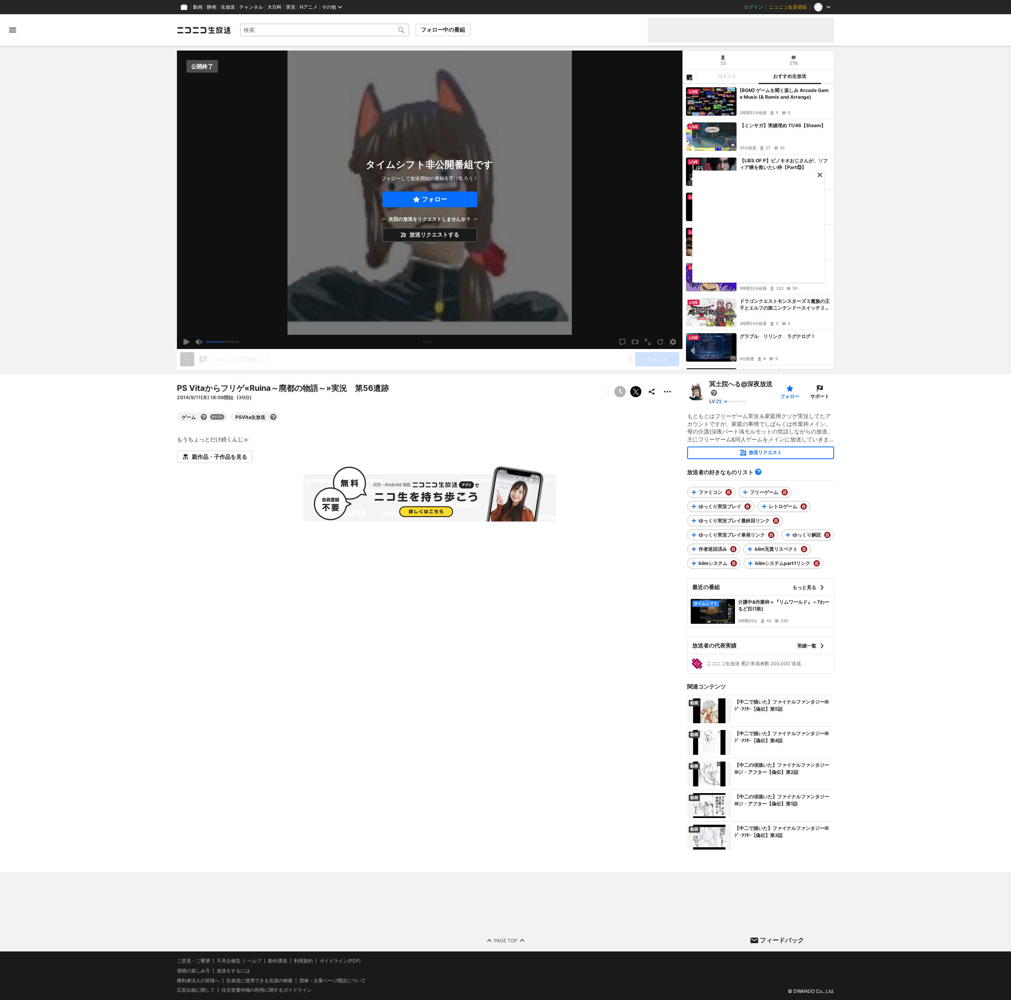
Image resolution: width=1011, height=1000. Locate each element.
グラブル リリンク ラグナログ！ (778, 336)
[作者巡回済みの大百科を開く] (733, 549)
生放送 (228, 7)
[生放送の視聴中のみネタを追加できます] (187, 359)
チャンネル (251, 7)
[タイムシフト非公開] (620, 391)
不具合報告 (229, 961)
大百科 (274, 7)
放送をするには (233, 970)
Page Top (505, 940)
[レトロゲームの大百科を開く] (804, 506)
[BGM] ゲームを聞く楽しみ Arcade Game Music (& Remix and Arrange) (784, 93)
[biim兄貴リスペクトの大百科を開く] (804, 549)
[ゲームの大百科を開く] (204, 417)
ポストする (635, 391)
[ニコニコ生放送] (204, 30)
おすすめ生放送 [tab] (789, 76)
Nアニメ (309, 7)
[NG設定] (689, 77)
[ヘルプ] (758, 472)
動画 (198, 7)
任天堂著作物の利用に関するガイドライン (267, 990)
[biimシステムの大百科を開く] (734, 563)
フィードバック (782, 940)
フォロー (434, 199)
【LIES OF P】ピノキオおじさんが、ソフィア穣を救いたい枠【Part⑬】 (784, 164)
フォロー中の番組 (443, 29)
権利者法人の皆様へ (198, 980)
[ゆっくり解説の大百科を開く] (827, 535)
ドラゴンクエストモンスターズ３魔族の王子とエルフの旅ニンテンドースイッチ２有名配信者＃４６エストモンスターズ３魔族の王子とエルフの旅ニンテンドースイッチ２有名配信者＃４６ (785, 304)
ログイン (753, 7)
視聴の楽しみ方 (193, 970)
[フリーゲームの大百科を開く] (785, 492)
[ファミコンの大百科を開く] (728, 492)
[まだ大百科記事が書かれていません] (714, 393)
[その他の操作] (667, 391)
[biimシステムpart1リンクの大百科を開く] (817, 563)
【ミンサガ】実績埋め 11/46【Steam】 (783, 125)
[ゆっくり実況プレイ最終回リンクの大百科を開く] (776, 521)
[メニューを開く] (13, 30)
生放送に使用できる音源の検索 (259, 980)
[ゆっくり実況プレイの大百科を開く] (747, 506)
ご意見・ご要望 (193, 961)
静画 (211, 7)
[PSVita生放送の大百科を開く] (273, 417)
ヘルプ (254, 961)
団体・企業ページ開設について (332, 980)
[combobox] (324, 30)
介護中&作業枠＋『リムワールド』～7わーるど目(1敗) (783, 605)
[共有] (651, 391)
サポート (819, 396)
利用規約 (303, 961)
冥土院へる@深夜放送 (740, 384)
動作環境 (277, 961)
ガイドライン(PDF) (340, 961)
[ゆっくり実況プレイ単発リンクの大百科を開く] (771, 535)
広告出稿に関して (196, 990)
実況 (290, 7)
